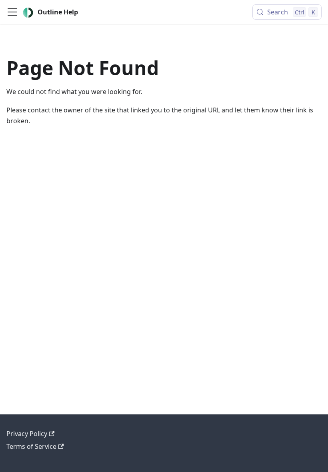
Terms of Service (31, 446)
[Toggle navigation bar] (12, 12)
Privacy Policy (26, 433)
